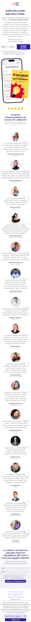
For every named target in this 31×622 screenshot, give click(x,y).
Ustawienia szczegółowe (13, 616)
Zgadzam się (15, 620)
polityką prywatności (20, 612)
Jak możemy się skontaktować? (15, 594)
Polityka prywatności (15, 599)
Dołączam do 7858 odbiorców (23, 47)
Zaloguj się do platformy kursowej (15, 597)
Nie (25, 616)
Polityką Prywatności (19, 54)
